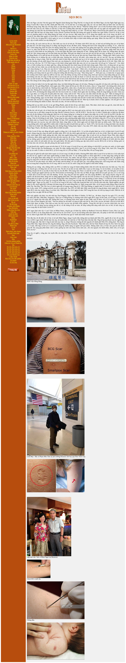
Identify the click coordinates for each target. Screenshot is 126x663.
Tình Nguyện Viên (13, 136)
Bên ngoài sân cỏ (13, 62)
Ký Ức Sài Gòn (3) (13, 251)
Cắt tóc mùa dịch (13, 101)
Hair (13, 235)
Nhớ (13, 79)
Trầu (13, 78)
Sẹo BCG (13, 89)
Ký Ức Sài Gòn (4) (13, 253)
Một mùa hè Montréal (13, 44)
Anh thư (13, 99)
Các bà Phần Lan (13, 122)
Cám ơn (13, 95)
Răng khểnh (13, 159)
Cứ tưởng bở (13, 153)
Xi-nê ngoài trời (13, 103)
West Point (13, 113)
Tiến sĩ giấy (13, 150)
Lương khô (13, 146)
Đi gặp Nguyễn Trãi (13, 148)
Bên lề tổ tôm (13, 161)
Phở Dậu (13, 138)
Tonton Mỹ (13, 91)
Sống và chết (13, 56)
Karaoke (13, 120)
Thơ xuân (13, 43)
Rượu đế (13, 130)
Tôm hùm (13, 140)
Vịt (13, 151)
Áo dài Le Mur (13, 223)
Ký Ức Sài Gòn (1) (13, 247)
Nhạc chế (13, 167)
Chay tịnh (13, 237)
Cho (13, 64)
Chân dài (13, 116)
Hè (13, 46)
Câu (13, 109)
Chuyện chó (13, 58)
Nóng (13, 105)
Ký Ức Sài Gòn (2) (13, 249)
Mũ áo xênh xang (13, 97)
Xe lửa (13, 126)
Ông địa (13, 128)
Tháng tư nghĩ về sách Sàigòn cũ (13, 133)
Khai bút (13, 163)
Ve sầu (13, 169)
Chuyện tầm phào (13, 52)
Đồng (13, 66)
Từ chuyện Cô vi (13, 85)
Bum (13, 111)
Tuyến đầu (13, 93)
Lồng (13, 70)
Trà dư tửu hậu (13, 50)
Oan (13, 81)
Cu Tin (13, 155)
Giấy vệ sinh (13, 83)
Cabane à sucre (13, 124)
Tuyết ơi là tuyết (13, 165)
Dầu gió (13, 142)
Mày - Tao (13, 157)
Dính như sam (13, 216)
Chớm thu (13, 54)
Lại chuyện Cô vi (13, 87)
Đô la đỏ (13, 144)
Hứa (13, 107)
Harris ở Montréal (13, 118)
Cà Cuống (13, 115)
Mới (13, 72)
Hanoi (13, 68)
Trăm (13, 76)
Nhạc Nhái (13, 179)
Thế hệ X (13, 48)
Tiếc (13, 74)
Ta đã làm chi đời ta (13, 60)
